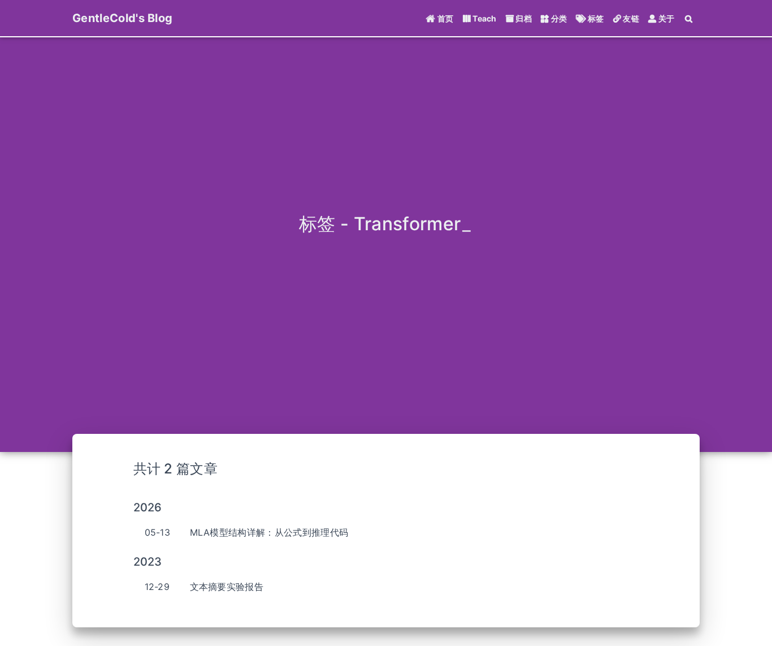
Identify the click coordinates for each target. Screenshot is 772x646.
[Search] (689, 18)
